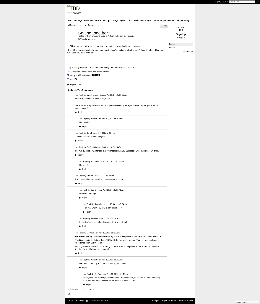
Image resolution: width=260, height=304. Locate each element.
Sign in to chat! (241, 302)
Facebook (86, 75)
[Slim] (71, 38)
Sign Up (218, 2)
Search (257, 2)
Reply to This (74, 84)
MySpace (74, 75)
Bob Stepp (95, 190)
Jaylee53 (94, 119)
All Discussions (74, 25)
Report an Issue (169, 301)
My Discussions (92, 25)
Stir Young (95, 161)
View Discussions (88, 39)
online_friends (103, 72)
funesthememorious (95, 95)
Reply (79, 112)
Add (165, 26)
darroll (89, 133)
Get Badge (188, 51)
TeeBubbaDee (93, 147)
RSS (69, 294)
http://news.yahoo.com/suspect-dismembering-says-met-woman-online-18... (101, 67)
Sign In (225, 2)
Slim (89, 36)
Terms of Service (185, 301)
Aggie (87, 301)
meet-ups (92, 72)
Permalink (77, 95)
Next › (91, 289)
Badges (155, 301)
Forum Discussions (125, 36)
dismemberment (80, 72)
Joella (93, 218)
